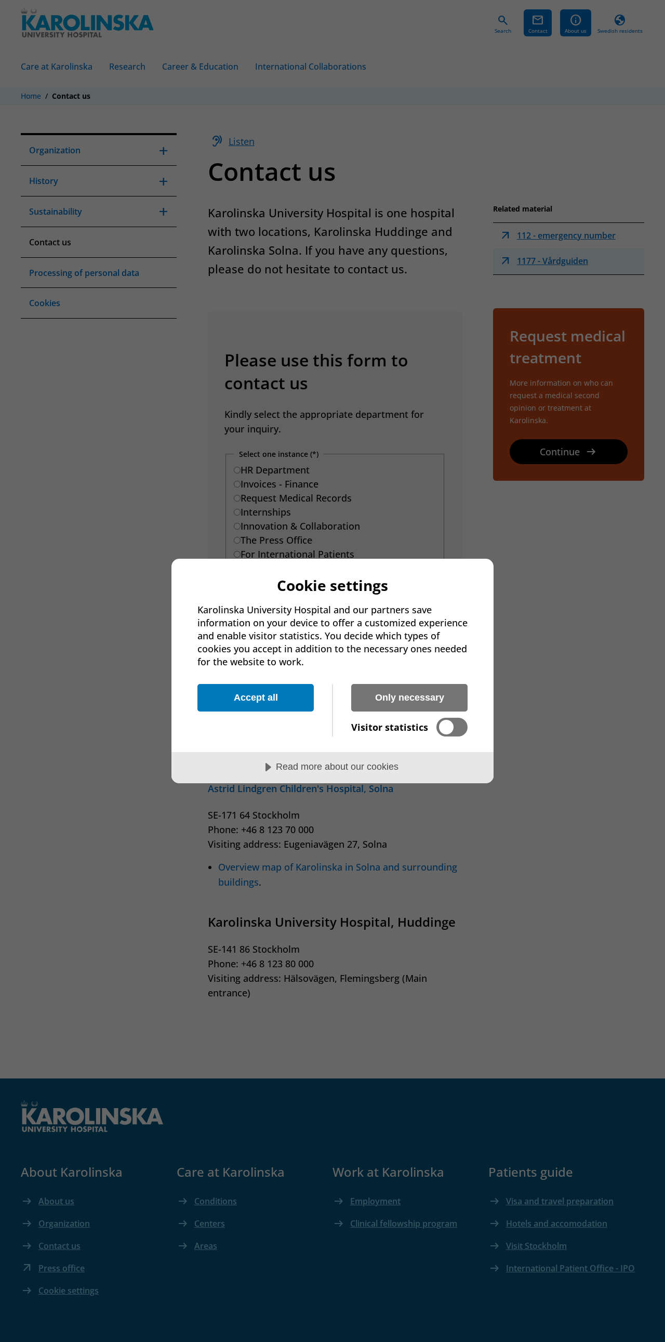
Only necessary (409, 697)
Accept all (256, 697)
